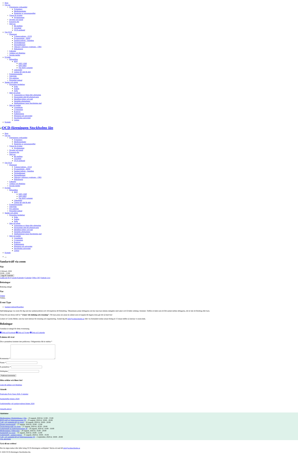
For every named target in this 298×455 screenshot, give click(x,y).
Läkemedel (18, 70)
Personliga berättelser (17, 84)
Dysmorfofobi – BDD (22, 38)
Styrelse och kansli (16, 20)
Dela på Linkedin (38, 333)
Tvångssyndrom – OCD (23, 36)
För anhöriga (14, 78)
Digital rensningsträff (7, 424)
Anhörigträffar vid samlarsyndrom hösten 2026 (17, 404)
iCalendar (28, 278)
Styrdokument (19, 17)
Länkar (16, 120)
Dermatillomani (19, 45)
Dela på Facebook (8, 333)
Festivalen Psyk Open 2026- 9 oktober (14, 394)
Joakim (16, 89)
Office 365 (36, 278)
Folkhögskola (19, 114)
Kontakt (8, 122)
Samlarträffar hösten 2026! (10, 399)
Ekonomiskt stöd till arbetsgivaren (26, 97)
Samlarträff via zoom (7, 433)
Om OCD (8, 32)
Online (2, 296)
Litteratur (12, 51)
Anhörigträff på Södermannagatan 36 (13, 429)
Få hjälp (8, 57)
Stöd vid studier (15, 105)
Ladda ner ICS (5, 278)
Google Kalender (17, 278)
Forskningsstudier (15, 74)
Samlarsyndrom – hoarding (24, 40)
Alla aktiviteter (5, 439)
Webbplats (4, 371)
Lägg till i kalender (7, 275)
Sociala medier (14, 55)
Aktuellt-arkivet (6, 409)
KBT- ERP (23, 63)
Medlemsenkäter (20, 11)
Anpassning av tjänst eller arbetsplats (27, 95)
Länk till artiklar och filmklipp (11, 385)
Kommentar (5, 358)
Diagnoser (13, 34)
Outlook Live (45, 278)
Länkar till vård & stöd (22, 72)
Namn (3, 363)
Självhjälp (13, 76)
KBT (16, 61)
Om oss (7, 5)
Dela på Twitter (23, 333)
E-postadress (5, 367)
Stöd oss (12, 24)
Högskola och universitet (23, 116)
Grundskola (18, 107)
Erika (16, 86)
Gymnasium (18, 109)
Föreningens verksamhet (18, 7)
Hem (6, 3)
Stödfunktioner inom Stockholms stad (28, 103)
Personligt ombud (15, 80)
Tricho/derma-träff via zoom (10, 426)
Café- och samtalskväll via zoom (12, 422)
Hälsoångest (18, 49)
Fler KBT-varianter (26, 68)
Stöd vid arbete (14, 93)
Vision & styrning (15, 15)
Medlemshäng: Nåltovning (10, 431)
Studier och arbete (11, 82)
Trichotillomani (19, 43)
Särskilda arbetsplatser (22, 101)
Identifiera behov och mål (23, 99)
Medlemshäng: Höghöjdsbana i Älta (13, 418)
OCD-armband (19, 30)
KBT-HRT (23, 66)
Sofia (16, 91)
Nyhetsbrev (18, 9)
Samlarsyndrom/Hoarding (14, 307)
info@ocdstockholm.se (75, 319)
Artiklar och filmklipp (17, 53)
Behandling (13, 59)
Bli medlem (18, 26)
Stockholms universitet (22, 118)
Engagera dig (14, 22)
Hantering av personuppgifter (25, 13)
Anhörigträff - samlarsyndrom (11, 435)
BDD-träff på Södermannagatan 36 (13, 420)
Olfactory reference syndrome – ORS (27, 47)
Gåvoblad (17, 28)
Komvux (17, 112)
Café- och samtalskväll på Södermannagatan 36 (17, 437)
